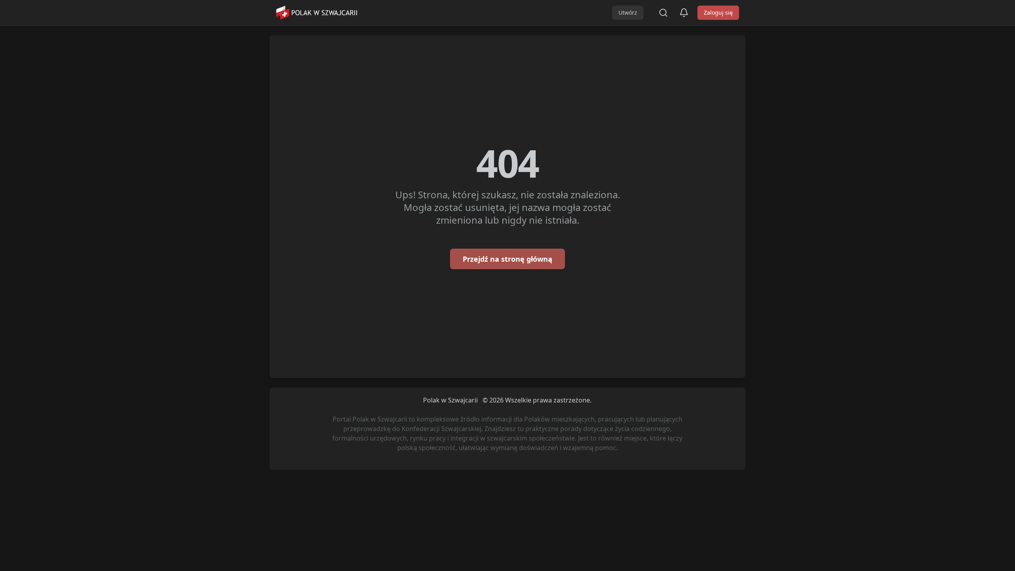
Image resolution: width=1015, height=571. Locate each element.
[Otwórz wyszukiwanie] (663, 13)
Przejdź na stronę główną (507, 259)
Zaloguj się (718, 12)
